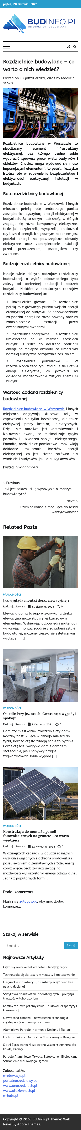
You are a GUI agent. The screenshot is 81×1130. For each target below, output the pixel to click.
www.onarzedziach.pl (20, 1086)
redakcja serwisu (14, 606)
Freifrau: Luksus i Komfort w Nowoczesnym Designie (39, 1037)
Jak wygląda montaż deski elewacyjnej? (36, 600)
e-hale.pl (10, 1096)
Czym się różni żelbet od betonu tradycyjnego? (35, 967)
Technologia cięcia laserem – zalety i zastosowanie (39, 975)
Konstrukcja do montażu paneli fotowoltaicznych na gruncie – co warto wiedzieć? (36, 836)
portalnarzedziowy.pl (20, 1081)
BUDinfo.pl (40, 1119)
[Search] (75, 47)
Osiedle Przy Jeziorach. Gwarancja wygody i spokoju (39, 715)
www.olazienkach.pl (19, 1091)
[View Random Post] (68, 47)
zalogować (28, 901)
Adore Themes (28, 1124)
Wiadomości (28, 467)
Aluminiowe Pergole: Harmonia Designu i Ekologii (37, 1030)
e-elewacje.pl (14, 1076)
